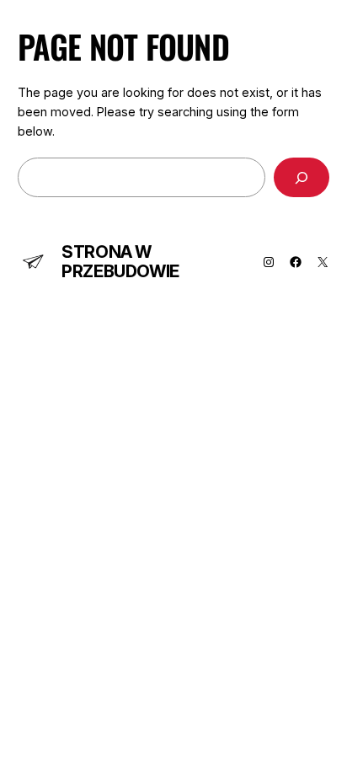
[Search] (301, 177)
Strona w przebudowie (120, 261)
